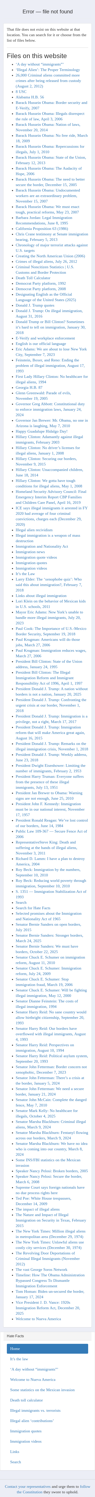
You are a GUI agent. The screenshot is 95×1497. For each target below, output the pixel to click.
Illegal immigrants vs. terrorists (35, 1410)
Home (15, 1348)
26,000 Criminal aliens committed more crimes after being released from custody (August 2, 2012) (48, 80)
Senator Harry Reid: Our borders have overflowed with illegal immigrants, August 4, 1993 (51, 1034)
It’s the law (19, 1359)
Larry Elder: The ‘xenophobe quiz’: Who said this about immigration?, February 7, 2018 (49, 584)
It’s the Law (25, 574)
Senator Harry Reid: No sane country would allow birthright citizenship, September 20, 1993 (51, 1017)
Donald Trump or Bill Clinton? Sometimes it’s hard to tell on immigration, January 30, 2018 (51, 327)
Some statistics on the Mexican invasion (42, 1390)
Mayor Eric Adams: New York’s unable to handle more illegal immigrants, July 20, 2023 (49, 617)
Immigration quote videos (36, 557)
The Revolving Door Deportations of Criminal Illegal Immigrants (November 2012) (48, 1258)
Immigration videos (31, 568)
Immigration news (30, 552)
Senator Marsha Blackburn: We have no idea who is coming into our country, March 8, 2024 (51, 1149)
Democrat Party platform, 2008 (41, 289)
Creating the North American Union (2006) (50, 256)
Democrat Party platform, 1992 (41, 283)
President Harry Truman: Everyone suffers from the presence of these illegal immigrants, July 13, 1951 (50, 782)
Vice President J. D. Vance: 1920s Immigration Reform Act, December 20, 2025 (48, 1308)
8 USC (21, 91)
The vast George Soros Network (41, 1269)
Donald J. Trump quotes (35, 305)
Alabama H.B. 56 (30, 97)
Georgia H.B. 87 (29, 387)
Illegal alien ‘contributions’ (32, 1421)
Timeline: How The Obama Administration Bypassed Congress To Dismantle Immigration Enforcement (50, 1280)
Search (21, 902)
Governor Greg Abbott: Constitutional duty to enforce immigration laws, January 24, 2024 (50, 409)
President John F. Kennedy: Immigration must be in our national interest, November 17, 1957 (50, 809)
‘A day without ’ (34, 1369)
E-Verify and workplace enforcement (45, 338)
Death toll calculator (26, 1400)
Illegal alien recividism (34, 530)
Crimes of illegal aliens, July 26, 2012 (46, 261)
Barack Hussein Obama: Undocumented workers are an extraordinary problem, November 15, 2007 (48, 195)
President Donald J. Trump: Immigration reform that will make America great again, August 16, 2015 (50, 732)
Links (14, 1451)
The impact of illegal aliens (38, 1209)
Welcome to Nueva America (38, 1319)
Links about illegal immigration (41, 595)
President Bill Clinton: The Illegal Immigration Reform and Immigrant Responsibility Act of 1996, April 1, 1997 (49, 677)
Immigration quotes (31, 563)
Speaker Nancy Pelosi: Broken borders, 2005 (52, 1171)
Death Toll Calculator (33, 278)
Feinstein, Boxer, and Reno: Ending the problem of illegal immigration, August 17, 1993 (50, 365)
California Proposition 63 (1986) (42, 228)
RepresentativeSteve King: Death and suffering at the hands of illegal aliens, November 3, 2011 (46, 847)
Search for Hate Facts (33, 908)
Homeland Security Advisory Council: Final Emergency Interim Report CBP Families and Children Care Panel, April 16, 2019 (51, 497)
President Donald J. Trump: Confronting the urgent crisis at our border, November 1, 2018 (51, 705)
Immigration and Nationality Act (42, 546)
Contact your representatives (28, 1486)
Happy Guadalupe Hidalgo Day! (42, 431)
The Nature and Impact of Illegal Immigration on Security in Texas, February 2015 (51, 1220)
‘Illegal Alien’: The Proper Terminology (48, 69)
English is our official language (41, 343)
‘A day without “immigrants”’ (40, 64)
